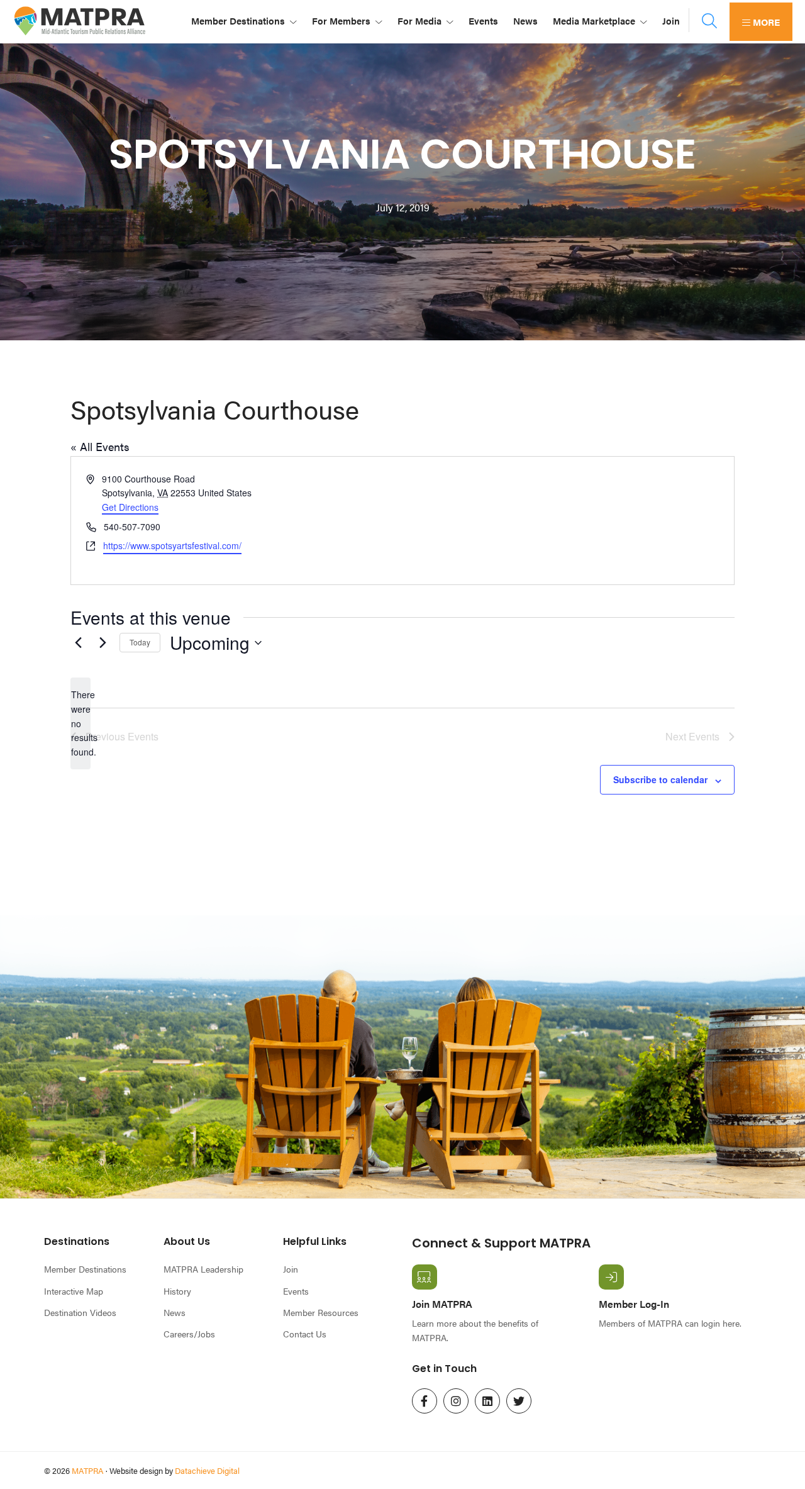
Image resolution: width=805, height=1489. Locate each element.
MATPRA (88, 1470)
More (765, 21)
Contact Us (304, 1333)
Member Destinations (85, 1269)
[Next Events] (102, 642)
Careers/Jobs (189, 1333)
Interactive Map (73, 1291)
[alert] (80, 723)
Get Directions (130, 507)
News (175, 1312)
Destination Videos (80, 1312)
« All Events (100, 446)
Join (290, 1269)
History (177, 1291)
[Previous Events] (78, 642)
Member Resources (320, 1312)
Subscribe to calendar (660, 779)
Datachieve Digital (207, 1470)
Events (296, 1291)
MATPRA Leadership (203, 1269)
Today (140, 642)
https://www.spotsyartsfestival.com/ (172, 545)
